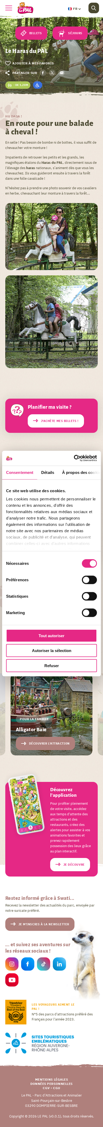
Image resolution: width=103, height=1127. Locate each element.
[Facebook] (27, 965)
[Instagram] (11, 965)
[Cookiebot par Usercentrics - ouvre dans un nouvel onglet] (74, 458)
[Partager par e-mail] (61, 72)
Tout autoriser (51, 635)
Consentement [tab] (19, 472)
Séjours (75, 33)
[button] (74, 9)
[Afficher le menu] (8, 8)
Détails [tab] (47, 472)
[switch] (89, 579)
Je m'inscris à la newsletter (43, 924)
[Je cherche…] (93, 8)
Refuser (51, 665)
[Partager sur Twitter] (52, 72)
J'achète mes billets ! (60, 421)
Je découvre (74, 864)
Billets (35, 33)
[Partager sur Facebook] (43, 72)
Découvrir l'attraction (49, 743)
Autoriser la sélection (51, 650)
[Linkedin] (59, 965)
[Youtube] (11, 981)
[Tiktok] (43, 965)
